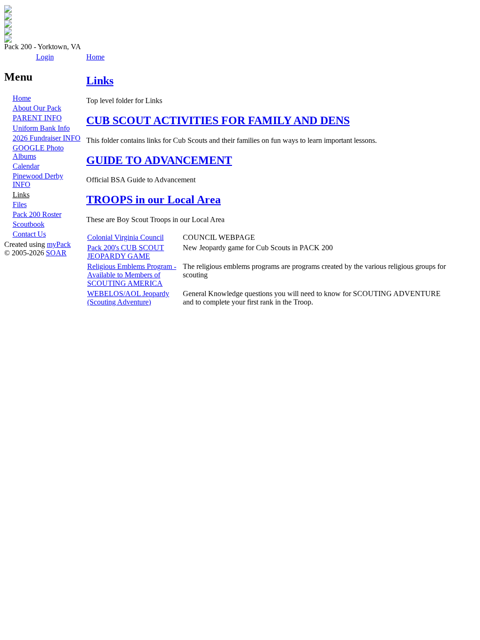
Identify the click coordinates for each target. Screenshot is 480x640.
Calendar (26, 166)
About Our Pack (37, 108)
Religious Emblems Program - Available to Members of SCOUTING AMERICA (131, 274)
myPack (59, 244)
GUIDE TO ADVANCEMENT (159, 160)
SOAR (56, 253)
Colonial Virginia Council (125, 237)
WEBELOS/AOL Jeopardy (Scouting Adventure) (128, 298)
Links (21, 195)
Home (22, 98)
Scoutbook (29, 224)
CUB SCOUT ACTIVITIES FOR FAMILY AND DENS (218, 120)
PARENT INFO (37, 118)
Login (45, 57)
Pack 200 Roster (37, 214)
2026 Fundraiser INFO (47, 138)
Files (20, 204)
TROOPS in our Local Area (153, 199)
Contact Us (29, 234)
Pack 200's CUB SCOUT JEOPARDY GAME (125, 252)
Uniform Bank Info (41, 128)
